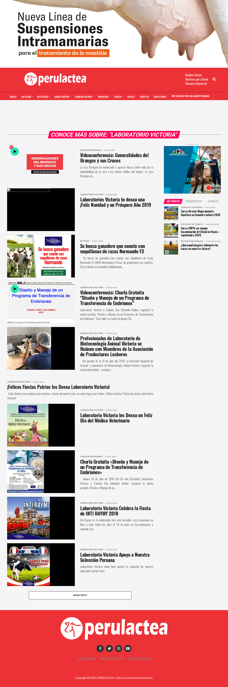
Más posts (80, 595)
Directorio (160, 96)
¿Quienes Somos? (86, 658)
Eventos (144, 96)
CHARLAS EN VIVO (83, 96)
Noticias (26, 96)
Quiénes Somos (193, 75)
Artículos (42, 96)
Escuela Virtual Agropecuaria (192, 96)
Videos (117, 96)
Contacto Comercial (196, 83)
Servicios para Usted (196, 79)
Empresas (103, 96)
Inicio (13, 96)
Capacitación (61, 96)
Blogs (130, 96)
